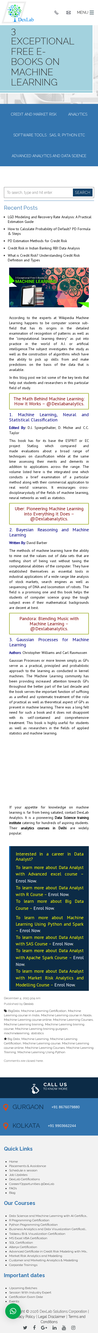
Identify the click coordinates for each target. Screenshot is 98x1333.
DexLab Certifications (24, 1179)
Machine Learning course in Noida (66, 1015)
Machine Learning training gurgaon (41, 1029)
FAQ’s (13, 1188)
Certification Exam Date (26, 1297)
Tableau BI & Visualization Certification (37, 1234)
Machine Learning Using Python (41, 1052)
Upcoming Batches (23, 1288)
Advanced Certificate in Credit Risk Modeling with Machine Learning (51, 1251)
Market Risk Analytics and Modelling (35, 1256)
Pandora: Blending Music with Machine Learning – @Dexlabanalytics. (49, 623)
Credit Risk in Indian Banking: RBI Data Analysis (44, 248)
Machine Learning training (23, 1024)
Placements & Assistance (27, 1166)
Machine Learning (35, 1039)
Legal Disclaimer (51, 1317)
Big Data (14, 1039)
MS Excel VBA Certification (28, 1238)
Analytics (77, 114)
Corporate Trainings (23, 1265)
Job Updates (18, 1175)
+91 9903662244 (62, 1126)
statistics (37, 1033)
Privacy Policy (24, 1317)
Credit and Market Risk (34, 114)
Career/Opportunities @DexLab (31, 1184)
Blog (12, 1193)
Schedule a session (23, 1170)
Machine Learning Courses (73, 1020)
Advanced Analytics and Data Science (49, 156)
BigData (14, 1011)
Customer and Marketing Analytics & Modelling (43, 1260)
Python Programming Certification (33, 1224)
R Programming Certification (29, 1220)
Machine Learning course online (27, 1020)
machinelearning (16, 1033)
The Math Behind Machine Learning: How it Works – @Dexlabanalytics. (49, 401)
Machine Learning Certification (43, 1011)
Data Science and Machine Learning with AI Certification (50, 1216)
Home (13, 1161)
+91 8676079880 (65, 1107)
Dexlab (28, 1004)
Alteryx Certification (23, 1247)
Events (14, 1301)
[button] (13, 1311)
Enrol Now (26, 881)
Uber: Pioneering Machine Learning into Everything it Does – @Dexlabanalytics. (49, 514)
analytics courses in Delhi (44, 828)
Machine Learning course (41, 1043)
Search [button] (82, 192)
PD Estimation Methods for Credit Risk (37, 240)
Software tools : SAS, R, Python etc (49, 135)
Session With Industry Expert (30, 1292)
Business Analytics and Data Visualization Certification (49, 1229)
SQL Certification (21, 1242)
